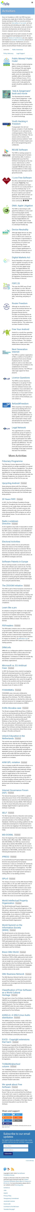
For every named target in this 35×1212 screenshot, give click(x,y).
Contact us (7, 1187)
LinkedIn (8, 1120)
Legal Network (19, 427)
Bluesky (18, 1114)
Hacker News (8, 1117)
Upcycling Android (11, 483)
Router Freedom (19, 303)
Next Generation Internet (19, 350)
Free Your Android (20, 329)
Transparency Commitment (11, 1198)
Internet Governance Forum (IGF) (15, 791)
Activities (6, 49)
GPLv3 (5, 878)
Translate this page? (9, 1209)
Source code (7, 1204)
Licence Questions (21, 378)
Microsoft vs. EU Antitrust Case (14, 666)
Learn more (7, 1127)
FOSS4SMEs (8, 690)
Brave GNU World (10, 952)
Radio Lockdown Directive (10, 522)
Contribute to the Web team (11, 1206)
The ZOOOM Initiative (12, 585)
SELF (4, 813)
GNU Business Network (13, 974)
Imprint (6, 1193)
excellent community (18, 40)
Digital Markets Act (21, 257)
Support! (8, 1123)
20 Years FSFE (9, 499)
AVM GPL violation (11, 762)
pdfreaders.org (23, 638)
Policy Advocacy (8, 53)
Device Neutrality (20, 229)
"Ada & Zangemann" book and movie (21, 92)
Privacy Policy (7, 1196)
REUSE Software (20, 150)
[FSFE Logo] (5, 3)
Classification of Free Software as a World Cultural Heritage (17, 992)
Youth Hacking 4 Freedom (19, 122)
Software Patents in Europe (15, 561)
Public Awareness (17, 49)
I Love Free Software (22, 177)
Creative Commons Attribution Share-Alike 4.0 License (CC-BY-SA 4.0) (17, 1181)
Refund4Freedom (20, 403)
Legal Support (20, 53)
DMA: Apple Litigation (22, 205)
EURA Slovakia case (11, 708)
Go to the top (30, 1160)
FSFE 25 (16, 283)
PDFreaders (7, 625)
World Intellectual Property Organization (15, 901)
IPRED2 (5, 856)
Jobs (5, 1190)
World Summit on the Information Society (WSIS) (12, 927)
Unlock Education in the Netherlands (13, 737)
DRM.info (6, 647)
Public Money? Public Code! (22, 59)
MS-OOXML (7, 834)
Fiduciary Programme (12, 461)
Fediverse (7, 1114)
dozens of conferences (15, 38)
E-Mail (18, 1120)
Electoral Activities (11, 541)
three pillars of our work (19, 23)
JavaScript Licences (9, 1201)
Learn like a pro (9, 607)
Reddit (18, 1117)
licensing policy (19, 1185)
